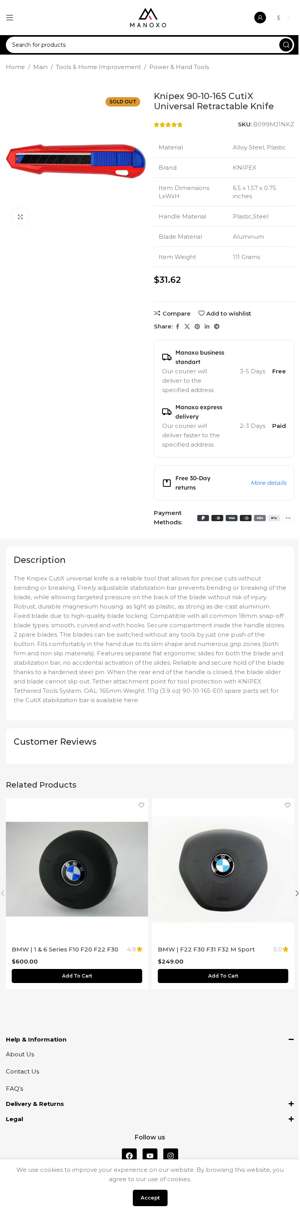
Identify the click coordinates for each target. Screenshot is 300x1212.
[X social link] (187, 326)
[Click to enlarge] (20, 216)
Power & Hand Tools (179, 67)
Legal (14, 1119)
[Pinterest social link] (197, 326)
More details (268, 482)
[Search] (286, 44)
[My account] (260, 17)
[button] (77, 976)
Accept (150, 1197)
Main (40, 67)
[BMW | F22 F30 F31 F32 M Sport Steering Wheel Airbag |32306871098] (223, 869)
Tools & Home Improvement (98, 67)
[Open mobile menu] (10, 17)
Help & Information (36, 1039)
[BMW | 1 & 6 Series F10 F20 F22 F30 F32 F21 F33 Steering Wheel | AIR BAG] (77, 869)
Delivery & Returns (35, 1103)
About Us (20, 1054)
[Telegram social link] (217, 326)
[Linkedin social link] (207, 326)
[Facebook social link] (177, 326)
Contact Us (22, 1071)
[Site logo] (148, 17)
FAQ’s (14, 1088)
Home (15, 67)
